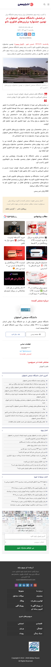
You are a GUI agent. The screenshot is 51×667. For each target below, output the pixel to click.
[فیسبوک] (31, 585)
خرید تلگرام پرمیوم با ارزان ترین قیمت (35, 462)
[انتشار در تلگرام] (18, 34)
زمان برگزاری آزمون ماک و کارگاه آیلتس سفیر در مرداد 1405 (29, 488)
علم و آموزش (43, 366)
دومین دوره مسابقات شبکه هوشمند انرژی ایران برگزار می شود (27, 384)
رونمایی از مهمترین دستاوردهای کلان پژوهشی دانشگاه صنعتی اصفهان (25, 391)
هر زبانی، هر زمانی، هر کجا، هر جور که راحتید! (32, 452)
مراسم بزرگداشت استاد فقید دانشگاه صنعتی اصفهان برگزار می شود (25, 387)
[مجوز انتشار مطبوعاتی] (34, 646)
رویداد (21, 633)
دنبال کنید (14, 334)
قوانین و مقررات (36, 601)
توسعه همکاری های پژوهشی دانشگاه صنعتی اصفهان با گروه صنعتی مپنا (25, 407)
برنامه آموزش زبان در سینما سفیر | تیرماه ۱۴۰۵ (32, 498)
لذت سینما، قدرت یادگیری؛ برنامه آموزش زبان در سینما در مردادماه (26, 491)
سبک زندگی (38, 633)
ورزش (21, 628)
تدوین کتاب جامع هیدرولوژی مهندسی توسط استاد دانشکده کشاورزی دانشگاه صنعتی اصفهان (25, 417)
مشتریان (39, 596)
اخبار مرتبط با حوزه (41, 477)
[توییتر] (27, 585)
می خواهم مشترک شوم (25, 548)
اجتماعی (21, 623)
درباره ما (39, 591)
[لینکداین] (24, 585)
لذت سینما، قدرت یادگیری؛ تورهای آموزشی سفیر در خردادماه (28, 505)
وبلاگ (22, 601)
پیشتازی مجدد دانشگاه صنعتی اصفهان (34, 381)
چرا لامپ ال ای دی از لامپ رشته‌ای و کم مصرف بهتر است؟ (28, 465)
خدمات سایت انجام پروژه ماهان (36, 445)
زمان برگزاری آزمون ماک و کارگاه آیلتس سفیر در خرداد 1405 (28, 501)
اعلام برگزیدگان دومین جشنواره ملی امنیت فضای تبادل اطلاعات (26, 422)
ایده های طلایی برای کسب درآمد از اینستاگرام (32, 442)
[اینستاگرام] (16, 585)
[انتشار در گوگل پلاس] (29, 34)
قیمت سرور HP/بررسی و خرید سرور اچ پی (33, 449)
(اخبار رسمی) (19, 44)
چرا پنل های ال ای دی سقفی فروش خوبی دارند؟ (31, 468)
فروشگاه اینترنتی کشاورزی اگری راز (36, 439)
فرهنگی (39, 628)
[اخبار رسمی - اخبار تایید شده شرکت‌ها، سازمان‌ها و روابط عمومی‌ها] (25, 4)
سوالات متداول (18, 596)
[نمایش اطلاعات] (25, 354)
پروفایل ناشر (21, 209)
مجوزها (21, 591)
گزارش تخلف (10, 209)
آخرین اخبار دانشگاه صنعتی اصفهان (35, 375)
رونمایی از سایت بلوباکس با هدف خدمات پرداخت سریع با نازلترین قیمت (26, 457)
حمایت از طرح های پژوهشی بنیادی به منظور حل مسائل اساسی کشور (25, 412)
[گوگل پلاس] (35, 585)
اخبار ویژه (44, 430)
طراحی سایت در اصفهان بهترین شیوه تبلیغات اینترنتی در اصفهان (27, 435)
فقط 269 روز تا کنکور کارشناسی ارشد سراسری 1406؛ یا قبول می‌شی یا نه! (25, 483)
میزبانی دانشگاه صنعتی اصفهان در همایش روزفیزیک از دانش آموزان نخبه (25, 401)
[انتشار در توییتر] (22, 34)
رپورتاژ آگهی (20, 606)
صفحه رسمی (35, 334)
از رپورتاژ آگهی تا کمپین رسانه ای (36, 608)
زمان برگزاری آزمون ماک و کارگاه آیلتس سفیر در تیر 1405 (29, 495)
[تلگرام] (20, 585)
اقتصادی (39, 623)
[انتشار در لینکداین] (33, 34)
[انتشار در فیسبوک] (25, 34)
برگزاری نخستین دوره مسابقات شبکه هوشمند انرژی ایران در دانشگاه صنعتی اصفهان (25, 395)
